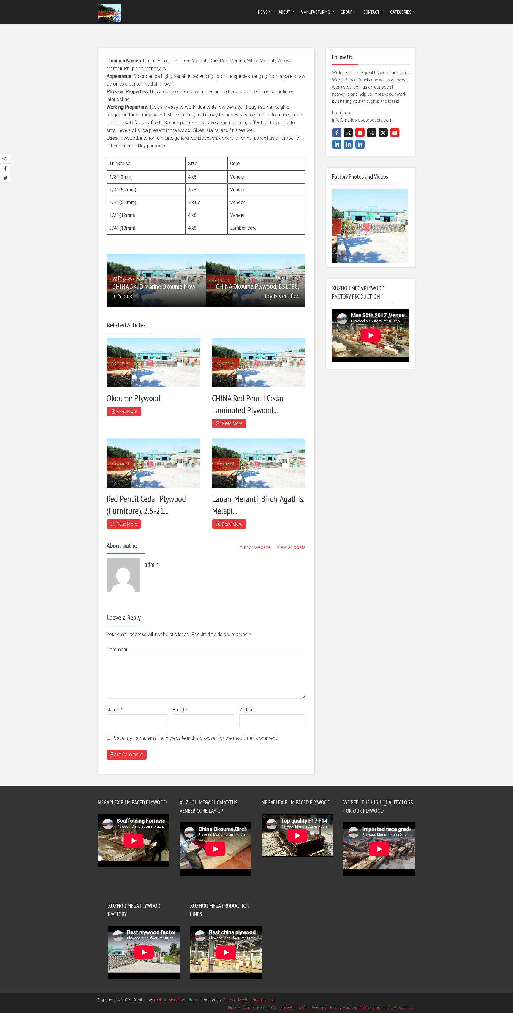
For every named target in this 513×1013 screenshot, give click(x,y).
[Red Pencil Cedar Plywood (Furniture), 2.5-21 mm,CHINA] (153, 463)
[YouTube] (360, 132)
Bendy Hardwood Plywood (355, 1007)
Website (247, 710)
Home (263, 12)
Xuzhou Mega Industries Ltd (249, 1000)
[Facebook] (336, 132)
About (284, 12)
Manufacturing (315, 12)
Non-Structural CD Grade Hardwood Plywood (285, 1007)
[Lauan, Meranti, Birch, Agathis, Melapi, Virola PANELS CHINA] (258, 463)
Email (180, 710)
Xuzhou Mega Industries (175, 1000)
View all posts (291, 547)
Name (115, 710)
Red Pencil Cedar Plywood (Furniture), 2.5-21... (146, 504)
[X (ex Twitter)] (348, 132)
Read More (127, 411)
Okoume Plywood (134, 398)
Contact (371, 12)
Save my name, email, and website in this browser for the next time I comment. (196, 738)
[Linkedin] (336, 144)
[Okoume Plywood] (153, 362)
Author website (255, 547)
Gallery (389, 1007)
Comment (117, 649)
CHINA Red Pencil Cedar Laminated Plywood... (248, 404)
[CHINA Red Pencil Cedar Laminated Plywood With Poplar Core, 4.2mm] (258, 362)
